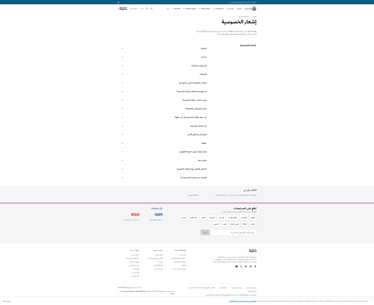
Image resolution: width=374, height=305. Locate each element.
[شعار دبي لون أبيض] (252, 251)
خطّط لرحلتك (177, 8)
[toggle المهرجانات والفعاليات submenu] (183, 8)
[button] (7, 301)
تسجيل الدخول (134, 8)
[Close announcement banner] (118, 2)
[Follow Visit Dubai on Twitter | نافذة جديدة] (241, 266)
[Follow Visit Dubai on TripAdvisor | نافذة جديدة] (246, 266)
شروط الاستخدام (129, 291)
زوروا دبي (254, 16)
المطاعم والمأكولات (205, 8)
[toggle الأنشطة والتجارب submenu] (213, 8)
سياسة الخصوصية (141, 291)
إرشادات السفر (238, 2)
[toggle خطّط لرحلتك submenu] (172, 8)
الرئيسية (239, 8)
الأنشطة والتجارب (218, 8)
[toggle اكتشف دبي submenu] (226, 8)
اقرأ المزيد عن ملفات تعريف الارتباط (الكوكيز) (242, 301)
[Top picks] (147, 8)
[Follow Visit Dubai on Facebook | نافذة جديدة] (255, 266)
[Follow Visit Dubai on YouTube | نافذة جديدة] (236, 266)
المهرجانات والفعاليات (190, 8)
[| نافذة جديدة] (250, 266)
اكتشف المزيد (193, 195)
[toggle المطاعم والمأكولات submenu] (199, 8)
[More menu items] (167, 8)
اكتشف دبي (231, 8)
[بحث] (151, 8)
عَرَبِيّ (142, 8)
